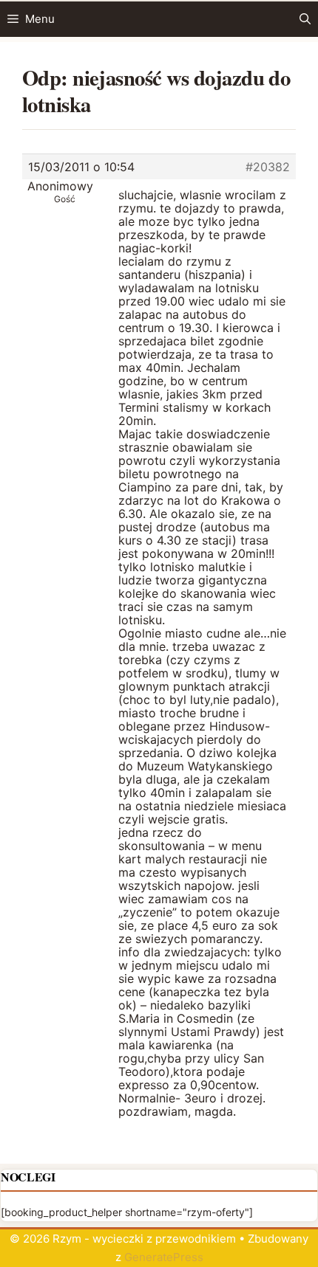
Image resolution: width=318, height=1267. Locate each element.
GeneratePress (163, 1257)
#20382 (268, 166)
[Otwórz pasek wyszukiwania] (305, 19)
